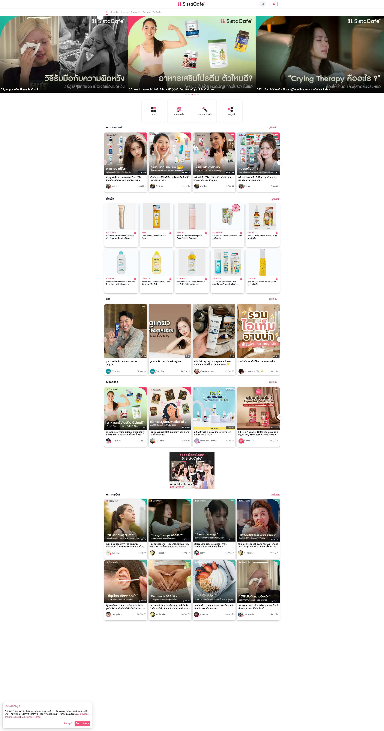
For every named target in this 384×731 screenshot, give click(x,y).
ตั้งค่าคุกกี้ (68, 723)
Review (146, 12)
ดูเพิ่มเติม (273, 127)
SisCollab (157, 12)
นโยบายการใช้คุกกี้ (32, 717)
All (107, 12)
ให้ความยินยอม (82, 723)
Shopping (135, 12)
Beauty (114, 12)
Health (124, 12)
